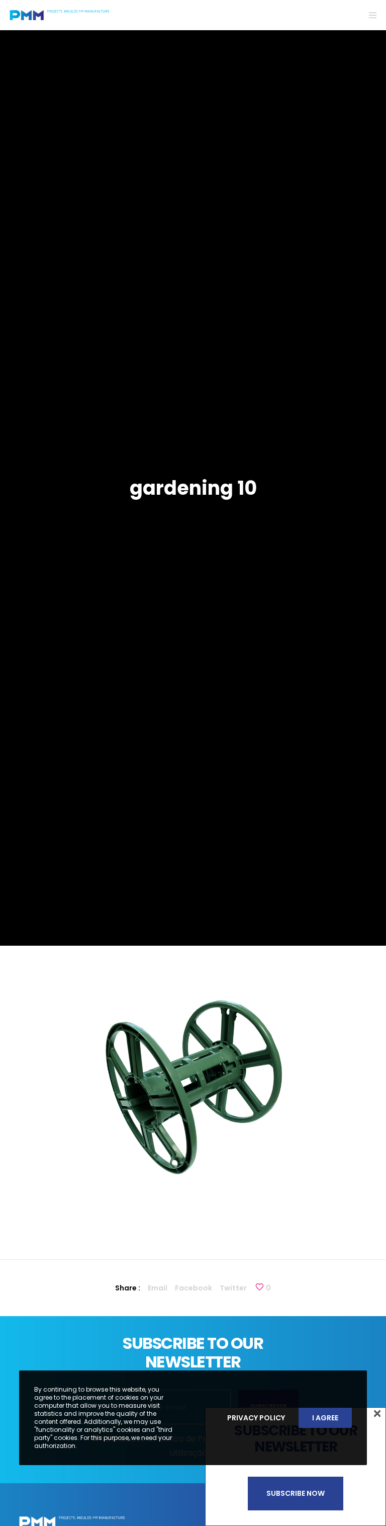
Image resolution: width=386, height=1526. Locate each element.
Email (157, 1288)
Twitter (233, 1288)
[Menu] (369, 15)
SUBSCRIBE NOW (295, 1493)
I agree (325, 1418)
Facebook (193, 1288)
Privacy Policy (256, 1418)
